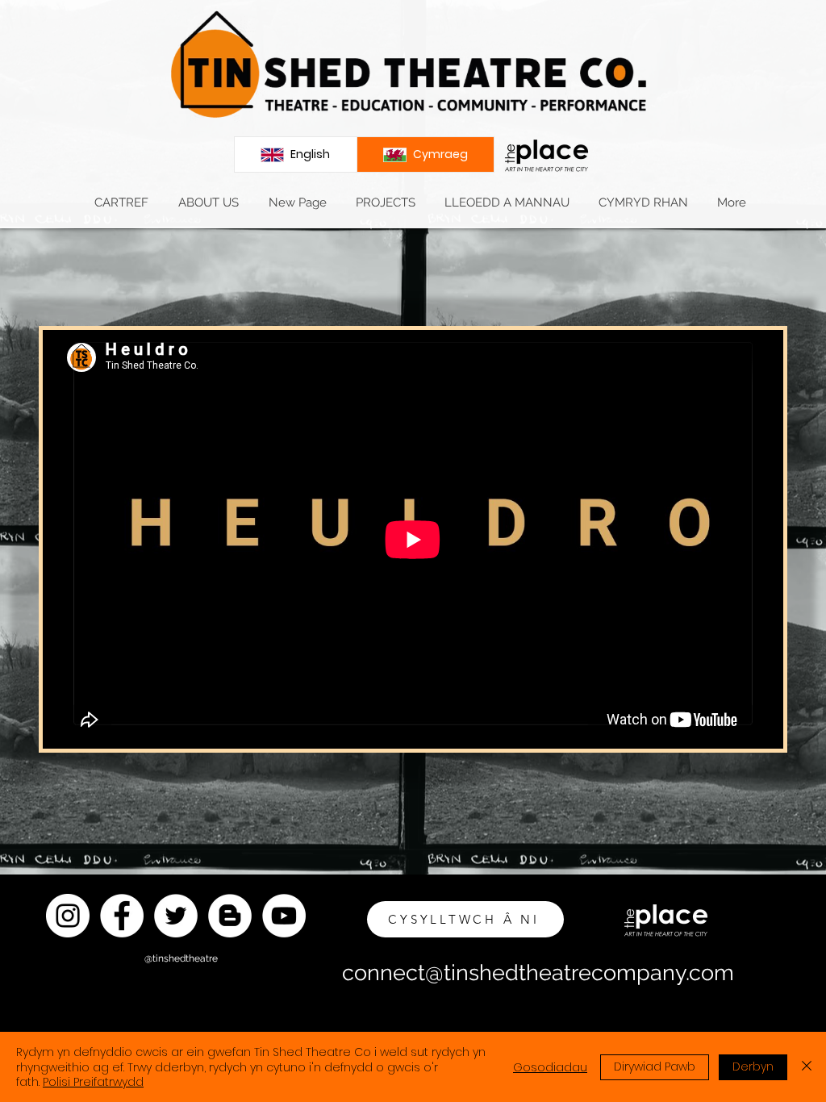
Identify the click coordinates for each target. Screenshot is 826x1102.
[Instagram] (68, 915)
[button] (208, 203)
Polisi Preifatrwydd (93, 1082)
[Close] (806, 1067)
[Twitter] (176, 915)
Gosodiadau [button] (550, 1067)
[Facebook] (122, 915)
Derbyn (753, 1066)
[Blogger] (230, 915)
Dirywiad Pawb (654, 1066)
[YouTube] (284, 915)
